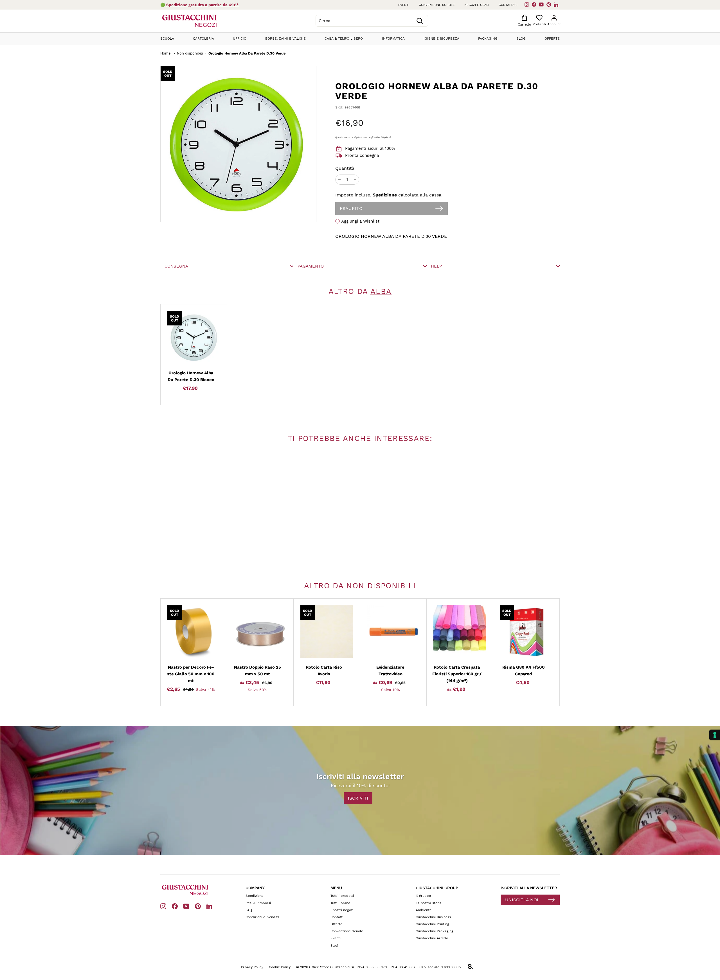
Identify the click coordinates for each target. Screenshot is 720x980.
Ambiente (423, 910)
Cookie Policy (280, 967)
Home (165, 53)
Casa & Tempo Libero (344, 38)
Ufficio (239, 38)
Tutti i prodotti (342, 896)
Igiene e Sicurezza (441, 38)
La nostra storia (429, 903)
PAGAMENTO (311, 266)
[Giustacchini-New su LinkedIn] (209, 906)
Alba (381, 291)
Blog (521, 38)
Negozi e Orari (476, 5)
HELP (436, 266)
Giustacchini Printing (432, 924)
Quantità (344, 168)
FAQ (249, 910)
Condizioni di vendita (263, 917)
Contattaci (508, 5)
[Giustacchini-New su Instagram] (163, 906)
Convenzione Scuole (346, 931)
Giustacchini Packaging (434, 931)
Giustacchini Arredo (432, 938)
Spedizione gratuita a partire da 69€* (202, 5)
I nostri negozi (342, 910)
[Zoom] (217, 144)
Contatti (336, 917)
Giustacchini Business (433, 917)
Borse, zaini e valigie (285, 38)
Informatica (393, 38)
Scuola (167, 38)
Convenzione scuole (437, 5)
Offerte (552, 38)
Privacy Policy (252, 967)
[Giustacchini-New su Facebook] (175, 906)
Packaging (488, 38)
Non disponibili (190, 53)
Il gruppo (423, 896)
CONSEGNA (176, 266)
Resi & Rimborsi (258, 903)
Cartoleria (203, 38)
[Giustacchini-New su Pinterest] (198, 906)
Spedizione (385, 195)
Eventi (403, 5)
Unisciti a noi (521, 899)
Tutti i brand (340, 903)
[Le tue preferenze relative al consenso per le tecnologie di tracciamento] (714, 735)
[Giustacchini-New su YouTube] (186, 906)
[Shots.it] (473, 967)
